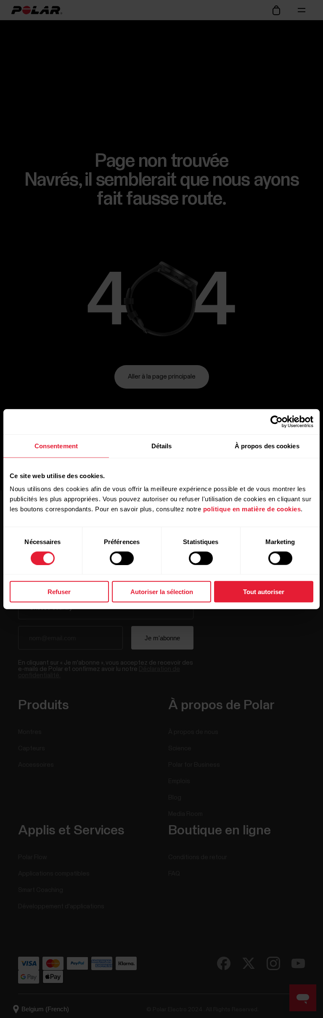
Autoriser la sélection (161, 591)
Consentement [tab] (56, 445)
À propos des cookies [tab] (267, 445)
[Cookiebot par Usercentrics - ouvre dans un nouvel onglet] (276, 421)
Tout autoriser (263, 591)
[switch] (122, 558)
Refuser (59, 591)
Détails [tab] (161, 445)
